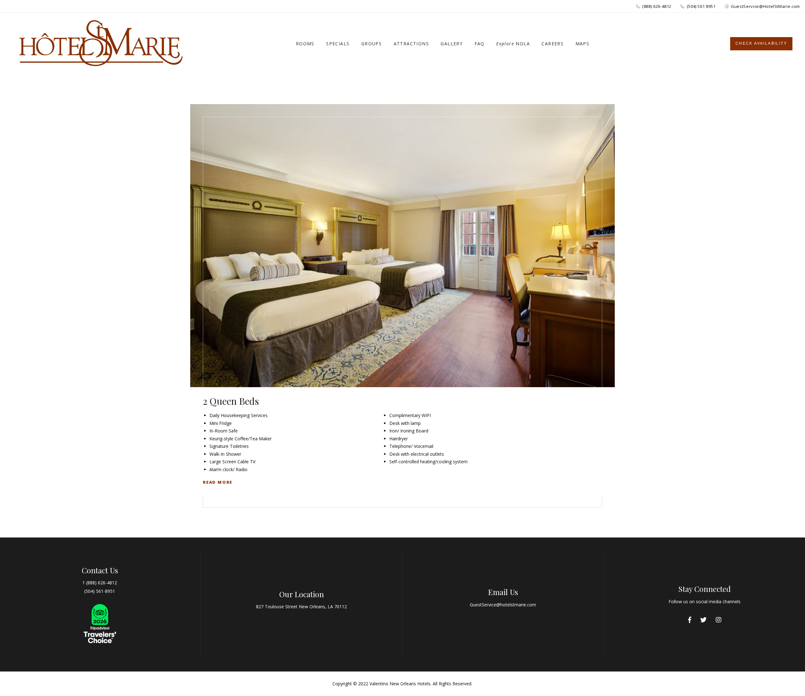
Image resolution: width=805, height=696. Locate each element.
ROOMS (305, 44)
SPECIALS (337, 44)
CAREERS (552, 44)
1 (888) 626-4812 (99, 583)
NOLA (513, 44)
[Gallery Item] (402, 245)
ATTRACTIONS (411, 44)
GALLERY (452, 44)
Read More (217, 482)
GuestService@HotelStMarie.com (765, 6)
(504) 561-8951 (99, 591)
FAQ (480, 44)
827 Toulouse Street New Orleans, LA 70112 (301, 607)
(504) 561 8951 (701, 6)
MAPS (582, 44)
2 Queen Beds (231, 401)
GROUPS (371, 44)
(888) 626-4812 (656, 6)
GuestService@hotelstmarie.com (503, 605)
